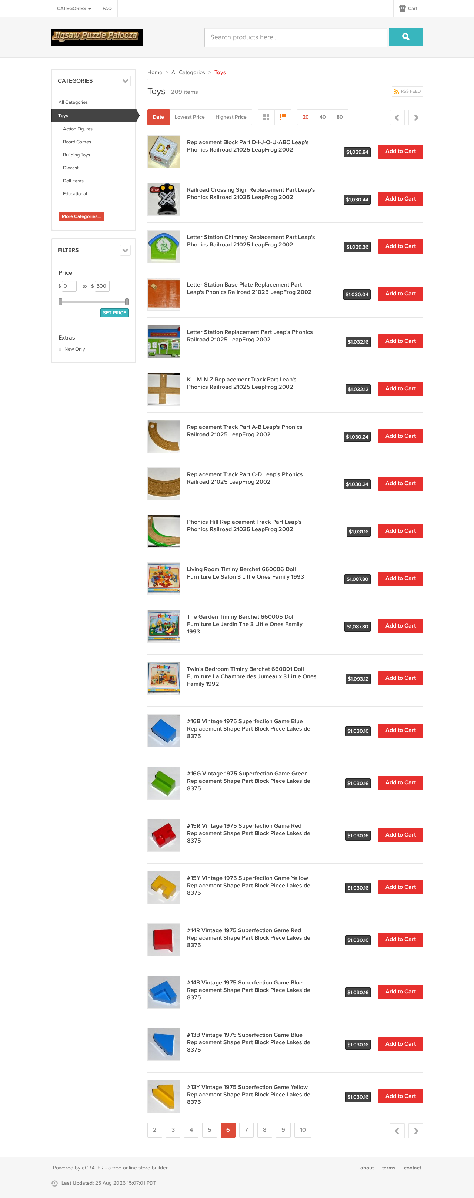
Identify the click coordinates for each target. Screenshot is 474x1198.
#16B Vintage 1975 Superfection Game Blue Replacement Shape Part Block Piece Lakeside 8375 (248, 729)
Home (154, 72)
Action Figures (76, 129)
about (367, 1168)
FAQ (107, 8)
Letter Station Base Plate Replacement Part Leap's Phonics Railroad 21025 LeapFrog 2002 (249, 288)
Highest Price (231, 117)
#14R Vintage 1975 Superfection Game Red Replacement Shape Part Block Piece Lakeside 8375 (248, 938)
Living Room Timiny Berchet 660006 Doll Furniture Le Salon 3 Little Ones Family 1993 (245, 573)
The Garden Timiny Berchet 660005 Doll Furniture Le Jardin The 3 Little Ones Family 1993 (245, 624)
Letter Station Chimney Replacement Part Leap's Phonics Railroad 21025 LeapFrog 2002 (251, 241)
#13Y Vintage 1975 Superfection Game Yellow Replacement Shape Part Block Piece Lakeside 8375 (248, 1095)
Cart (412, 8)
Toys (63, 116)
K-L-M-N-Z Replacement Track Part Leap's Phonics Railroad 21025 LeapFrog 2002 (242, 383)
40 (323, 117)
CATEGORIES (72, 8)
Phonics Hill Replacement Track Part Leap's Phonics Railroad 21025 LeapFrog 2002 (244, 526)
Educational (73, 194)
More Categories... (81, 216)
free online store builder (140, 1168)
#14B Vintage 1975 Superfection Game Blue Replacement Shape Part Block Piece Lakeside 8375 (248, 990)
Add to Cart (400, 151)
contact (412, 1168)
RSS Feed (410, 91)
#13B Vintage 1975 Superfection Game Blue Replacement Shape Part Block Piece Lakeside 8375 (248, 1042)
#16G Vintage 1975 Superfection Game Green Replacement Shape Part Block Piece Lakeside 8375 (248, 781)
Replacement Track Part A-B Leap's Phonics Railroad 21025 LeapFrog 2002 (245, 431)
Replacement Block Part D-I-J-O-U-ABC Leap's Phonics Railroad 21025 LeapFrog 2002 (248, 146)
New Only (74, 349)
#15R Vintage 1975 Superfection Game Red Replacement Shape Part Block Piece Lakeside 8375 (248, 833)
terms (388, 1168)
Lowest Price (190, 117)
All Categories (73, 102)
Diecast (69, 168)
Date (158, 117)
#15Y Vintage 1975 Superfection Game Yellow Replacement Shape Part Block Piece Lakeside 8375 (248, 886)
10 (303, 1130)
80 (340, 117)
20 (306, 117)
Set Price (114, 313)
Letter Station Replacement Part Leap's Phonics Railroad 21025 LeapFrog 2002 (250, 336)
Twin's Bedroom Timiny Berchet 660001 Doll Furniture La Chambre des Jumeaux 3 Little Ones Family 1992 (252, 677)
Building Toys (74, 155)
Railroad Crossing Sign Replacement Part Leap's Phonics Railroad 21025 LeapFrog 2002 (251, 193)
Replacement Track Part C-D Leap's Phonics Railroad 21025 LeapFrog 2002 (245, 478)
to (88, 286)
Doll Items (71, 181)
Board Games (75, 142)
